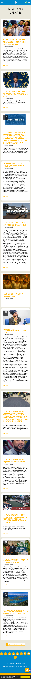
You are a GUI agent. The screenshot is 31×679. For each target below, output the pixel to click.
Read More (6, 65)
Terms (8, 668)
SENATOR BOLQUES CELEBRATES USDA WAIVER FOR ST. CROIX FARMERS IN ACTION (15, 560)
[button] (1, 2)
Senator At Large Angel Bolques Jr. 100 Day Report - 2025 (15, 461)
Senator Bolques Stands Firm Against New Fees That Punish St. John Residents (15, 224)
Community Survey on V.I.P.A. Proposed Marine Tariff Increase (13, 165)
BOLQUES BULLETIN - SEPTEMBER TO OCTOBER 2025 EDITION (15, 330)
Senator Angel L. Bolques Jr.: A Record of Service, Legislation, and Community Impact (15, 94)
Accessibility (20, 668)
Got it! (25, 677)
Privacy (13, 668)
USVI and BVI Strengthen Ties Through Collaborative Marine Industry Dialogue (15, 611)
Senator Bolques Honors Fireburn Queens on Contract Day (14, 294)
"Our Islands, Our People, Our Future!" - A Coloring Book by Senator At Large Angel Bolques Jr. (14, 42)
